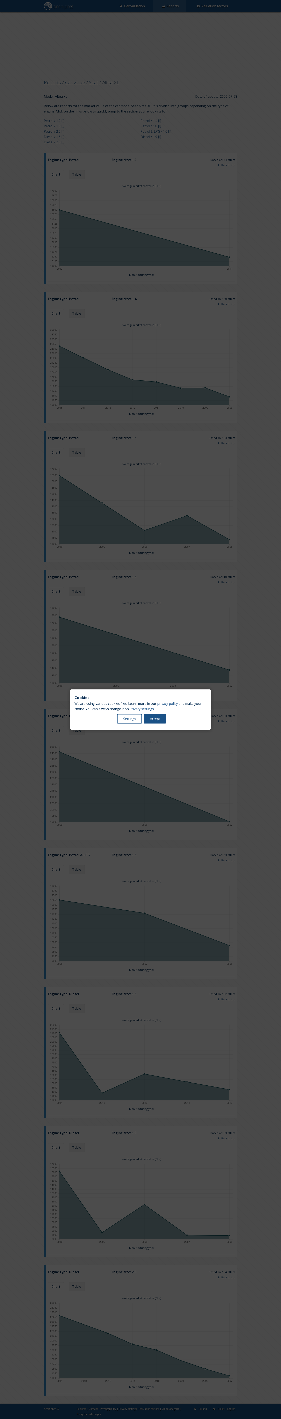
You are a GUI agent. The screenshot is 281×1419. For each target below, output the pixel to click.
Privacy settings (142, 709)
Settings (129, 718)
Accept (155, 718)
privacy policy (167, 703)
